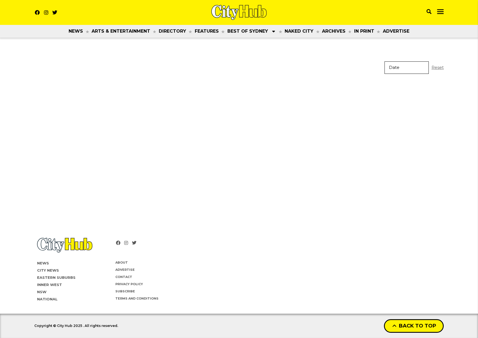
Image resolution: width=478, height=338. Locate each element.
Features (207, 31)
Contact (123, 277)
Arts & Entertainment (121, 31)
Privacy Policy (129, 284)
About (121, 262)
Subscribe (125, 291)
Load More (239, 96)
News (76, 31)
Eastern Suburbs (56, 277)
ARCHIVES (333, 31)
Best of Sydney (247, 31)
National (47, 299)
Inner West (49, 284)
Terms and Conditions (137, 298)
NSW (41, 292)
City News (48, 270)
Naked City (299, 31)
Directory (172, 31)
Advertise (396, 31)
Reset (438, 67)
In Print (364, 31)
